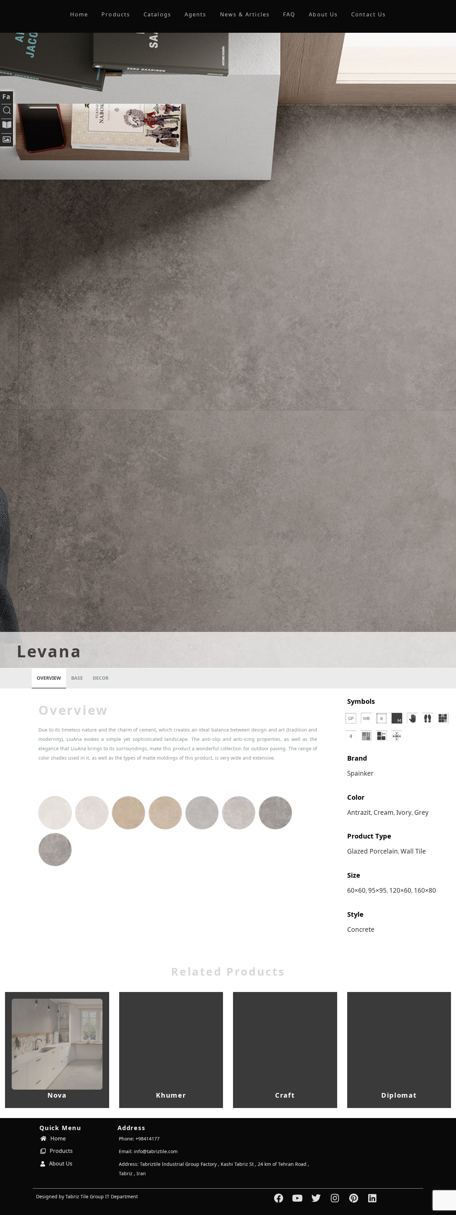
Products (115, 14)
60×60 (356, 890)
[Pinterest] (353, 1198)
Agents (196, 14)
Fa (6, 96)
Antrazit (359, 812)
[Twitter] (316, 1198)
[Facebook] (278, 1198)
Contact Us (368, 14)
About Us (323, 14)
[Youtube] (297, 1198)
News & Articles (245, 14)
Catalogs (157, 14)
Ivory (404, 812)
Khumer (171, 1095)
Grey (421, 812)
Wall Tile (413, 851)
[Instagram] (334, 1198)
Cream (384, 812)
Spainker (360, 773)
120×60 (400, 890)
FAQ (289, 14)
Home (79, 14)
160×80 (425, 890)
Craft (285, 1095)
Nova (57, 1095)
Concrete (361, 929)
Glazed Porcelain (372, 851)
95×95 (377, 890)
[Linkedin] (372, 1198)
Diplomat (399, 1095)
